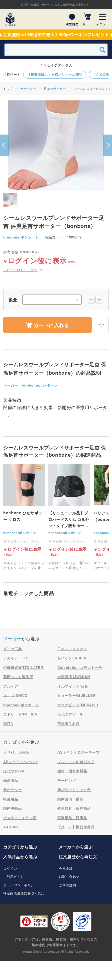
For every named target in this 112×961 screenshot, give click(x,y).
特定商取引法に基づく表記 (24, 893)
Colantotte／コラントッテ (79, 667)
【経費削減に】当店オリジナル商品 (54, 74)
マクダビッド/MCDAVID (77, 704)
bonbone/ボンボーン (21, 237)
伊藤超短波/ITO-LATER (23, 667)
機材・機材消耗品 (72, 770)
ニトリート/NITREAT (21, 714)
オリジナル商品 (16, 752)
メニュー (102, 23)
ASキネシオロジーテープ (78, 752)
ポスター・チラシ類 (20, 817)
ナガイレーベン (16, 658)
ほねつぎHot (13, 770)
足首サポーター (55, 89)
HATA (8, 723)
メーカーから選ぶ (76, 847)
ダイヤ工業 (12, 648)
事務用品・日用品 (72, 817)
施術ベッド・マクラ (74, 789)
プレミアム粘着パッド (76, 761)
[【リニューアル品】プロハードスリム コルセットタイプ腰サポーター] (69, 517)
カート (87, 23)
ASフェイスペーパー (20, 761)
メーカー (12, 638)
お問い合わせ (69, 876)
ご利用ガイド (13, 876)
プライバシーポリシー (20, 884)
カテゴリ (12, 742)
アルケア (10, 686)
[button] (4, 145)
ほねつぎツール (70, 714)
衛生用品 (10, 799)
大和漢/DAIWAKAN (73, 676)
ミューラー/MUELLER (76, 695)
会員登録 (66, 868)
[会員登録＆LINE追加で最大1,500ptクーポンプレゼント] (56, 35)
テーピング (66, 780)
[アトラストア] (10, 19)
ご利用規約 (67, 884)
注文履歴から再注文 (78, 856)
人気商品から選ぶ (20, 856)
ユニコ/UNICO (15, 695)
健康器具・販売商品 (74, 808)
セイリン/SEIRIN (71, 658)
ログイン (10, 868)
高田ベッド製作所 (18, 676)
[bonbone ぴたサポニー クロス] (24, 517)
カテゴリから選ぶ (20, 847)
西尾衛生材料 (68, 723)
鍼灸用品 (10, 780)
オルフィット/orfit (73, 686)
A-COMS (10, 826)
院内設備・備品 (70, 799)
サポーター (28, 89)
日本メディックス (72, 648)
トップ (8, 89)
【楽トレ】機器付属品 (76, 826)
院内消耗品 (12, 808)
